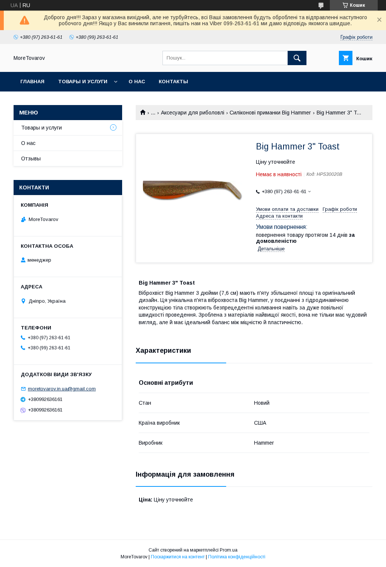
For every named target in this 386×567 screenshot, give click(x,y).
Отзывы (31, 158)
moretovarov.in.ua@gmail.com (62, 389)
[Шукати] (297, 58)
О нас (137, 81)
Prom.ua (228, 550)
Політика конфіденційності (236, 556)
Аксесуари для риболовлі (192, 113)
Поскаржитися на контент (178, 556)
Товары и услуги (82, 81)
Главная (32, 81)
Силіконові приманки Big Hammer (270, 113)
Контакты (173, 81)
